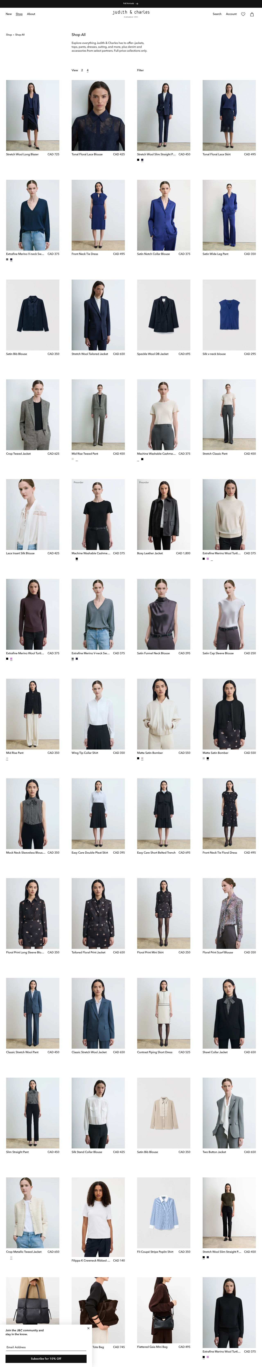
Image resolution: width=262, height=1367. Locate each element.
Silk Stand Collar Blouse (87, 1152)
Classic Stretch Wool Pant (22, 1052)
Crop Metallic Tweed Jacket (24, 1252)
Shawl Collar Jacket (215, 1052)
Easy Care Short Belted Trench (156, 853)
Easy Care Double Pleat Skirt (90, 853)
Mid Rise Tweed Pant (85, 453)
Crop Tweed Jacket (18, 453)
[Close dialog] (88, 1328)
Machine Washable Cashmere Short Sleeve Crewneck (156, 454)
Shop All (20, 35)
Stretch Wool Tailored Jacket (90, 354)
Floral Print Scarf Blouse (218, 952)
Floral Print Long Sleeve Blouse (25, 952)
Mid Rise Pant (15, 753)
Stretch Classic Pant (215, 453)
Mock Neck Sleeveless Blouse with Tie (25, 853)
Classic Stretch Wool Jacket (89, 1052)
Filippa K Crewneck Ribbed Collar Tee (91, 1260)
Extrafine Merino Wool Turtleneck (222, 553)
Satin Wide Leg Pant (215, 254)
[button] (19, 14)
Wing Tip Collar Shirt (85, 753)
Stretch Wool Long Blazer (22, 154)
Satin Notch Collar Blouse (153, 254)
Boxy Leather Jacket (150, 553)
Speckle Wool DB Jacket (152, 354)
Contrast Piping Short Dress (154, 1052)
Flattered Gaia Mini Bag (152, 1347)
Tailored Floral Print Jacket (88, 952)
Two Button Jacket (214, 1152)
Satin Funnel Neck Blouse (153, 653)
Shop (9, 35)
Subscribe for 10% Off (46, 1358)
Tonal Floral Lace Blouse (87, 154)
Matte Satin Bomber (150, 753)
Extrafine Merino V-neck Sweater (25, 254)
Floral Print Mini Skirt (150, 952)
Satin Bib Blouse (16, 354)
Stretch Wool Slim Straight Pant (156, 154)
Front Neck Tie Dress (85, 254)
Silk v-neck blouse (214, 354)
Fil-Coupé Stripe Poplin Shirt (155, 1252)
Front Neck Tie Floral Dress (220, 853)
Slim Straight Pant (17, 1152)
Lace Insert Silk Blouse (20, 553)
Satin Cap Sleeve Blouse (218, 653)
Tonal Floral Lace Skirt (216, 154)
